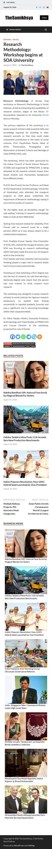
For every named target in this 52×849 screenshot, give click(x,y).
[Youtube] (47, 7)
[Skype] (34, 336)
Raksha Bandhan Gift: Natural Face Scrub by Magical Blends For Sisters (25, 394)
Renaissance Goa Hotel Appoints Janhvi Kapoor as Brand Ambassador (24, 779)
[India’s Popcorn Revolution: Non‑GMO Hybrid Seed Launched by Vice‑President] (26, 478)
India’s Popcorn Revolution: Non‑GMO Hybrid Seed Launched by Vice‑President (25, 483)
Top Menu (10, 2)
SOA (45, 115)
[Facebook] (36, 7)
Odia (44, 17)
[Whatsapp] (23, 336)
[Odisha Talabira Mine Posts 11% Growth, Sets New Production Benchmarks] (26, 434)
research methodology (23, 344)
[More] (39, 336)
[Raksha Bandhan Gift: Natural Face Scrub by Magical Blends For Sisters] (26, 389)
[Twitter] (40, 7)
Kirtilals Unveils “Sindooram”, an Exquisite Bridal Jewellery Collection (25, 743)
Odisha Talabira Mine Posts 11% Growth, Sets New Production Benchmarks (25, 439)
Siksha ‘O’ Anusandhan (14, 346)
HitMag (31, 845)
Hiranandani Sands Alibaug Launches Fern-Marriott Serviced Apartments (25, 816)
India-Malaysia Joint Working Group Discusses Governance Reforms (22, 670)
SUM (33, 346)
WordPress (19, 845)
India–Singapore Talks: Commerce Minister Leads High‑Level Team (25, 706)
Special (16, 40)
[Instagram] (43, 7)
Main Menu (15, 29)
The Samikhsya (27, 65)
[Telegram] (28, 336)
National (7, 40)
